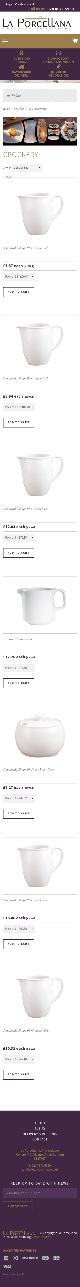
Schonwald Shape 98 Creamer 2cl (25, 247)
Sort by (7, 167)
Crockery (19, 108)
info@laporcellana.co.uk (41, 1169)
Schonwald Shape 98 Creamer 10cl (26, 1030)
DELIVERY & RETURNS (40, 1134)
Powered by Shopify (14, 1274)
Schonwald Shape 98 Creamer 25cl (26, 900)
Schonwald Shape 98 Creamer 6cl (25, 378)
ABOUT (40, 1123)
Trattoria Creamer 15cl (18, 639)
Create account (24, 4)
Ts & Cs (40, 1128)
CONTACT (40, 1139)
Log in (9, 4)
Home (6, 108)
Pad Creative (42, 1237)
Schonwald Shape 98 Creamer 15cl (26, 508)
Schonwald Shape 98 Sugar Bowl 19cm (28, 769)
